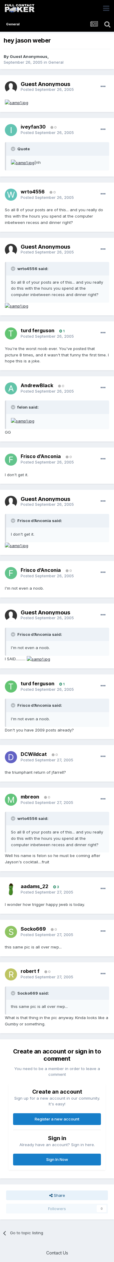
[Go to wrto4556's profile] (11, 195)
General (56, 62)
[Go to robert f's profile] (11, 974)
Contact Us (57, 1252)
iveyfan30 (33, 127)
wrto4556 (33, 192)
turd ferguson (37, 330)
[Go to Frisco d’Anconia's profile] (11, 460)
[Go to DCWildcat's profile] (11, 757)
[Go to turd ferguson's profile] (11, 333)
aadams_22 (34, 886)
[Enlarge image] (16, 102)
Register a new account (57, 1119)
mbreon (30, 797)
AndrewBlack (37, 385)
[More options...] (103, 86)
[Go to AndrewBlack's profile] (11, 388)
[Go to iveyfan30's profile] (11, 130)
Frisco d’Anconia (41, 456)
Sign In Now (57, 1159)
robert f (30, 971)
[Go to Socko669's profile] (11, 932)
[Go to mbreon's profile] (11, 800)
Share (59, 1195)
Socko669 (33, 929)
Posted (47, 89)
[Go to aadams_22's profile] (11, 889)
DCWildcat (34, 754)
